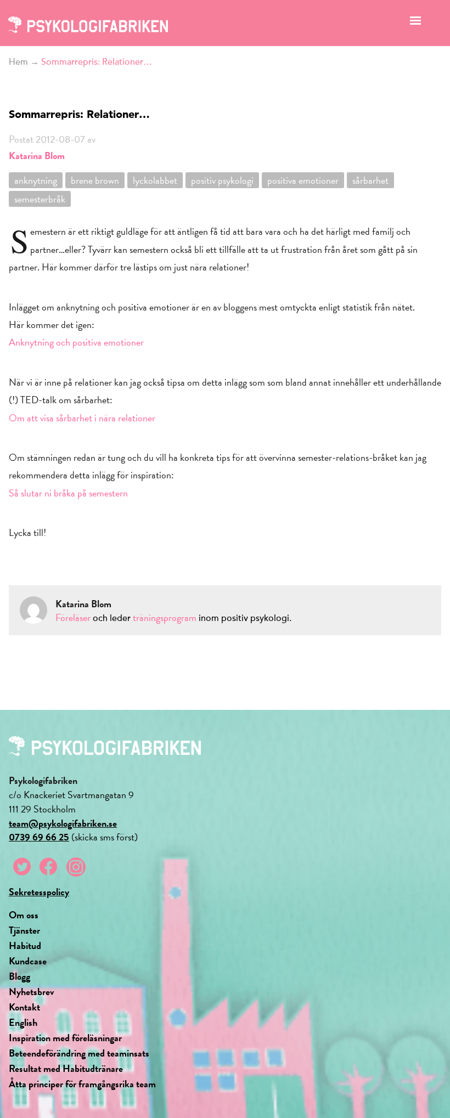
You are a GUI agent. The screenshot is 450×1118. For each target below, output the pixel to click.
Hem (18, 62)
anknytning (35, 180)
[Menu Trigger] (415, 23)
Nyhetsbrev (31, 991)
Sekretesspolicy (39, 891)
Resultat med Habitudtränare (66, 1068)
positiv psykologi (222, 180)
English (23, 1022)
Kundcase (28, 960)
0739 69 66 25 (39, 836)
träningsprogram (164, 617)
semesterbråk (39, 198)
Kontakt (24, 1007)
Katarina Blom (37, 155)
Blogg (19, 976)
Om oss (23, 914)
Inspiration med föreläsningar (65, 1037)
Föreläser (73, 617)
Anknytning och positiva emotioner (76, 342)
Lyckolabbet (155, 180)
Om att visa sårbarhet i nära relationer (82, 417)
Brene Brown (95, 180)
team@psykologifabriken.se (63, 823)
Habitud (25, 945)
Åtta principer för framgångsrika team (82, 1083)
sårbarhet (370, 180)
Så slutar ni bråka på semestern (68, 492)
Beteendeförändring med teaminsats (79, 1053)
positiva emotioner (303, 180)
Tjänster (24, 930)
